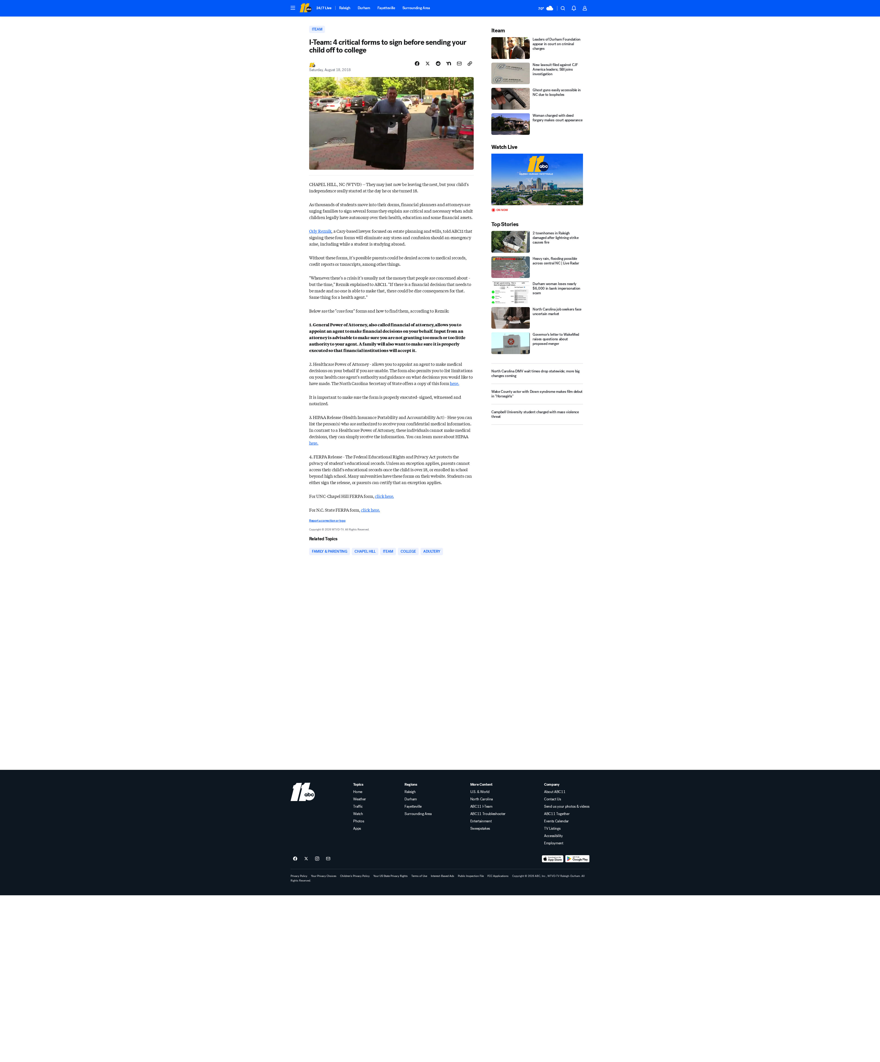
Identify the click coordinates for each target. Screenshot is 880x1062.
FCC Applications (498, 876)
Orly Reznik (320, 231)
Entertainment (481, 821)
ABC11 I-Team (481, 806)
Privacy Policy (299, 876)
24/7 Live (324, 8)
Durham (364, 8)
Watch (358, 814)
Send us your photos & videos (566, 806)
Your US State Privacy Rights (390, 876)
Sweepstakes (480, 828)
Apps (357, 828)
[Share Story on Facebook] (417, 63)
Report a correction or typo (327, 521)
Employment (553, 843)
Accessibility (553, 836)
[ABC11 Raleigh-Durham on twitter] (306, 858)
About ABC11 (554, 792)
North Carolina (481, 799)
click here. (384, 496)
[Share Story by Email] (459, 63)
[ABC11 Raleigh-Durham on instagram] (317, 858)
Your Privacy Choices (323, 876)
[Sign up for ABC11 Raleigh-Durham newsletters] (328, 858)
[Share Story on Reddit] (438, 63)
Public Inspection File (471, 876)
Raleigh (344, 8)
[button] (293, 7)
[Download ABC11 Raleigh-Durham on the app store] (553, 858)
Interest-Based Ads (442, 876)
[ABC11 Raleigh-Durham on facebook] (295, 858)
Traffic (358, 806)
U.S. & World (480, 792)
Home (357, 792)
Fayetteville (386, 8)
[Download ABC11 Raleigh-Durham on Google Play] (577, 858)
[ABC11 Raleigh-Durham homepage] (306, 8)
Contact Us (552, 799)
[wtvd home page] (303, 792)
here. (454, 383)
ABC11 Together (557, 814)
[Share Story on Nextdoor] (449, 63)
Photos (358, 821)
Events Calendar (556, 821)
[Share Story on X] (428, 63)
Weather (359, 799)
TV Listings (552, 828)
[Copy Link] (470, 63)
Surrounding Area (416, 8)
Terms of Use (419, 876)
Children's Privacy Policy (355, 876)
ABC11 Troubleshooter (488, 814)
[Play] (537, 179)
